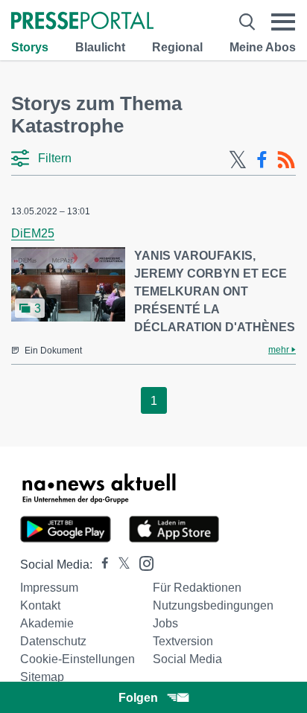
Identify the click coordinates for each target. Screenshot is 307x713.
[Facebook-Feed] (262, 160)
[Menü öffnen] (283, 22)
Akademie (47, 623)
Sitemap (42, 677)
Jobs (165, 623)
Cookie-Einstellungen (77, 659)
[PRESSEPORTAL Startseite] (82, 22)
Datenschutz (53, 641)
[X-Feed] (237, 160)
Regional (177, 47)
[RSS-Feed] (286, 160)
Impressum (49, 587)
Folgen (138, 697)
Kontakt (40, 605)
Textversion (183, 641)
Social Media (187, 659)
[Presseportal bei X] (119, 564)
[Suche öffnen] (247, 22)
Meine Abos (263, 47)
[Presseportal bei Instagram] (142, 562)
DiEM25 (32, 233)
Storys (29, 47)
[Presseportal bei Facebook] (100, 564)
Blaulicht (100, 47)
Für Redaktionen (197, 587)
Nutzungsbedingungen (213, 605)
